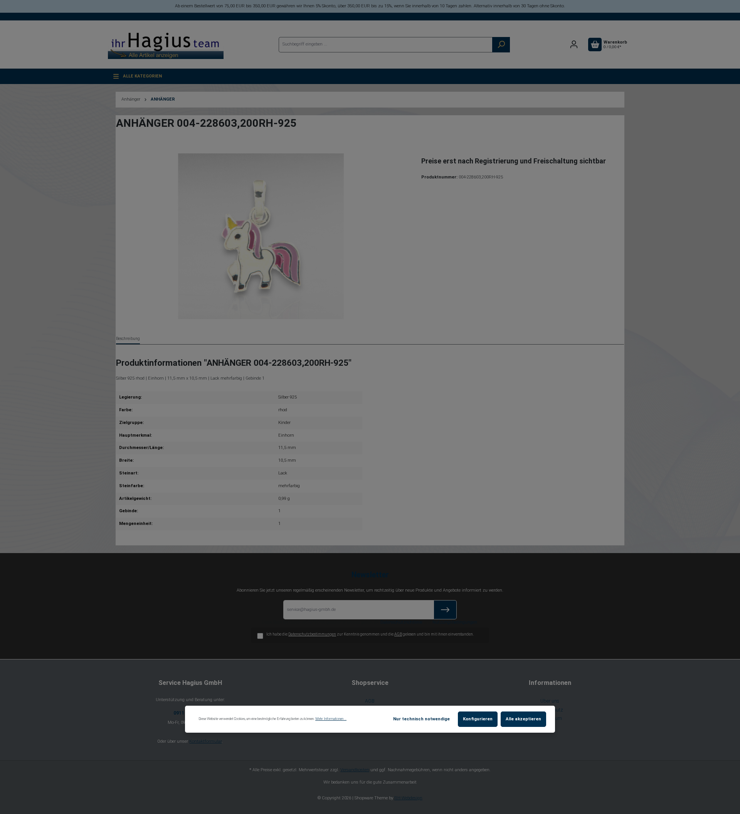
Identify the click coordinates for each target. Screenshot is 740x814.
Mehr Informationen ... (330, 719)
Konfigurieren (478, 719)
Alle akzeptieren (523, 719)
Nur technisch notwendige (421, 719)
